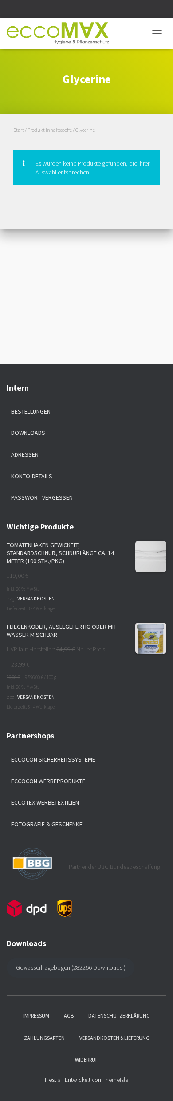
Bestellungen (31, 411)
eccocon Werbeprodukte (48, 781)
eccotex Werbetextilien (45, 802)
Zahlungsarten (44, 1037)
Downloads (28, 433)
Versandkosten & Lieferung (114, 1037)
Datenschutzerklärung (119, 1015)
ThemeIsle (115, 1080)
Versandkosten (36, 599)
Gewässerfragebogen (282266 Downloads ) (71, 967)
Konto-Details (31, 476)
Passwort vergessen (42, 497)
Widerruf (86, 1059)
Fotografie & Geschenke (47, 824)
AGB (69, 1015)
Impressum (36, 1015)
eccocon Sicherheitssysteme (53, 759)
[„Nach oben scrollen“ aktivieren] (155, 1083)
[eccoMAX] (61, 33)
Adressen (25, 454)
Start (18, 129)
